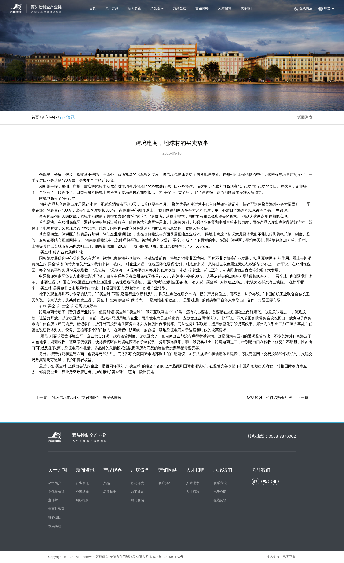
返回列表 (304, 117)
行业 (132, 294)
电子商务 (303, 318)
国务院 (44, 258)
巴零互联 (289, 557)
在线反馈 (220, 500)
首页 (92, 8)
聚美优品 (179, 204)
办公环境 (137, 483)
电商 (106, 187)
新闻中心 (49, 117)
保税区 (142, 187)
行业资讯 (82, 483)
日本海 (235, 211)
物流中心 (256, 175)
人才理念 (192, 483)
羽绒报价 (82, 500)
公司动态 (82, 492)
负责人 (71, 276)
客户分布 (165, 483)
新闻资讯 (134, 8)
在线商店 (305, 8)
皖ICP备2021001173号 (166, 557)
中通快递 (46, 276)
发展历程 (54, 526)
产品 (106, 483)
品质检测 (109, 492)
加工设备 (137, 492)
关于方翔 (111, 8)
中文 (327, 8)
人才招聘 (224, 8)
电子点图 (220, 492)
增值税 (163, 348)
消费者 (213, 175)
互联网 (67, 240)
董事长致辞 (56, 509)
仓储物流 (151, 234)
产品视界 (157, 8)
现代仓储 (137, 500)
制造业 (229, 282)
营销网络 (202, 8)
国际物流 (291, 366)
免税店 (212, 217)
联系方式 (220, 483)
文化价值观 (56, 492)
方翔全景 (179, 8)
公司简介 (54, 483)
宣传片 (53, 500)
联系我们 (247, 8)
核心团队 (54, 518)
